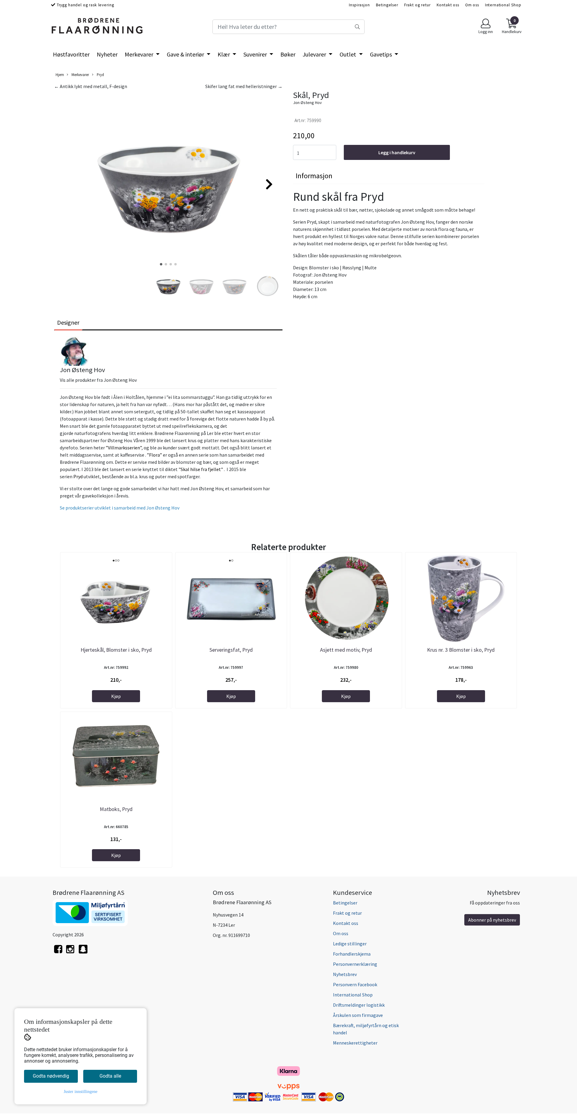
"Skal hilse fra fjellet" (201, 469)
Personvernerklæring (355, 964)
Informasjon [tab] (314, 175)
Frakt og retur (417, 5)
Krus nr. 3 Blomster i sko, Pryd (461, 649)
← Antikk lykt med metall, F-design (90, 86)
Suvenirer (255, 54)
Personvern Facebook (355, 984)
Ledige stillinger (350, 944)
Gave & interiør (186, 54)
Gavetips (381, 54)
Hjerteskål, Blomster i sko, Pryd (116, 649)
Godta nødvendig (51, 1076)
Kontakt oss (448, 5)
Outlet (348, 54)
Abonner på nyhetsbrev (492, 920)
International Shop (503, 5)
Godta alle (110, 1076)
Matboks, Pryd (116, 809)
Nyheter (107, 54)
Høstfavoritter (71, 54)
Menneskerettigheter (355, 1043)
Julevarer (315, 54)
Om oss (472, 5)
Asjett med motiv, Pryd (346, 649)
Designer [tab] (68, 322)
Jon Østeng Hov (307, 102)
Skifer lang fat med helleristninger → (243, 86)
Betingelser (387, 5)
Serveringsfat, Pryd (231, 649)
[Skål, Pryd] (168, 182)
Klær (224, 54)
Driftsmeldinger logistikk (359, 1005)
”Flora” (154, 455)
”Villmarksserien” (124, 448)
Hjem (60, 74)
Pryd (100, 74)
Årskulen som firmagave (358, 1015)
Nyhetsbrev (345, 974)
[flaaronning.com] (83, 952)
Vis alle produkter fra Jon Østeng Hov (98, 380)
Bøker (287, 54)
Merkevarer (139, 54)
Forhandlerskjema (352, 954)
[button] (161, 264)
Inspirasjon (359, 5)
